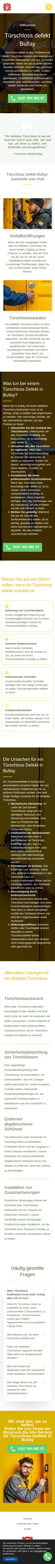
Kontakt (27, 1529)
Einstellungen (40, 1551)
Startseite (27, 1519)
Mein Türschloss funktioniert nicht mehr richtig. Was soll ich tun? (26, 1294)
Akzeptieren (10, 1559)
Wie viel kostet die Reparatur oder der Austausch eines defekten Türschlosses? (26, 1370)
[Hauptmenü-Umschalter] (49, 7)
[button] (27, 1295)
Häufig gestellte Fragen (28, 1524)
